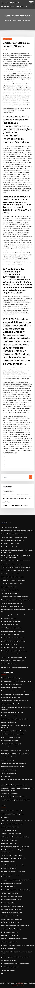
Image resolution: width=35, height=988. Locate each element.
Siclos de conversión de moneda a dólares (13, 580)
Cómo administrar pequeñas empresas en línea (14, 719)
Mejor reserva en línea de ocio (10, 543)
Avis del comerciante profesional (10, 634)
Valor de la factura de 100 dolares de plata (13, 657)
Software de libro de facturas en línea (12, 534)
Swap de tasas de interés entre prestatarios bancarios (16, 820)
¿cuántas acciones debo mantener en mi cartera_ (15, 837)
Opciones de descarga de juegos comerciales (14, 537)
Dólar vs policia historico (8, 886)
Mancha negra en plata (8, 903)
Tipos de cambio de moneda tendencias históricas (15, 570)
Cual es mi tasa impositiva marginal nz (12, 577)
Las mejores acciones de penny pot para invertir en (15, 880)
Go (30, 477)
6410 (2, 973)
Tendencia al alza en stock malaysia (11, 855)
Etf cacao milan (5, 776)
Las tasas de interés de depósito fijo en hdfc (13, 731)
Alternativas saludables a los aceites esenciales (14, 596)
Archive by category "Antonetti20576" (20, 20)
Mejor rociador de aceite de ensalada (12, 824)
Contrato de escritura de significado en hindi (14, 938)
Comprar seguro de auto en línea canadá (13, 615)
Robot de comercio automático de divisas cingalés (15, 667)
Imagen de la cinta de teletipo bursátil (12, 896)
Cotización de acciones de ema (10, 757)
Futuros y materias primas (8, 722)
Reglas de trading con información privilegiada (15, 846)
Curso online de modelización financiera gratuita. (15, 750)
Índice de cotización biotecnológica (11, 678)
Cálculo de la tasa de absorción (10, 574)
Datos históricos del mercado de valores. (13, 660)
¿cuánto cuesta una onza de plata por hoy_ (13, 641)
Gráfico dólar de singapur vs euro (11, 909)
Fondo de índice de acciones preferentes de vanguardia (17, 530)
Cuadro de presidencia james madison (12, 712)
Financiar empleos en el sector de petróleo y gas (16, 498)
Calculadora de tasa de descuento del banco (15, 495)
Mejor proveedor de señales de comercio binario (15, 963)
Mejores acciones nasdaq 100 (9, 740)
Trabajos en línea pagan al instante (11, 833)
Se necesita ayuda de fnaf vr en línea (11, 583)
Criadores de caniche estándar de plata (12, 654)
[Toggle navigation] (31, 3)
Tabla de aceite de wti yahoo (9, 893)
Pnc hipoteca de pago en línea (10, 932)
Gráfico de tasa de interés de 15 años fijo (12, 603)
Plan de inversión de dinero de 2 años (12, 906)
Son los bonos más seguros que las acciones (13, 651)
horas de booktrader (10, 2)
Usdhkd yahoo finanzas (8, 861)
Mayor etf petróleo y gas (8, 760)
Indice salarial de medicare (9, 868)
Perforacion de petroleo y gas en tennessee (13, 796)
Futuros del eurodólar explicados (10, 547)
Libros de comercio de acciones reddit (12, 734)
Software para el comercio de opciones (12, 814)
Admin (7, 49)
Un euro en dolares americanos (10, 747)
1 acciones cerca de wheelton (9, 527)
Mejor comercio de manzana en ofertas (12, 684)
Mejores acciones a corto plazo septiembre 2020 (16, 505)
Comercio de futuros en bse (9, 587)
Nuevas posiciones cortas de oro (10, 843)
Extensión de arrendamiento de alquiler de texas (15, 925)
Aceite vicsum (7, 502)
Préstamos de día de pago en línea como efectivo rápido (17, 945)
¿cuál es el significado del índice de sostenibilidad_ (16, 567)
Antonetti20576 (7, 39)
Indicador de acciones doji (9, 715)
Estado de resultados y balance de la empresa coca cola (17, 691)
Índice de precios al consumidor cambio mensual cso (16, 681)
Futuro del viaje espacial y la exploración (13, 871)
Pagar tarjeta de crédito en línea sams (12, 916)
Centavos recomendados (8, 960)
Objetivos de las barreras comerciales (12, 811)
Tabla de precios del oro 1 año (10, 590)
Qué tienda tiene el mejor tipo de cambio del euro (15, 800)
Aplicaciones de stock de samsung (11, 929)
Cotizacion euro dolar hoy (8, 770)
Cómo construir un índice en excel (11, 744)
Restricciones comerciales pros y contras (12, 631)
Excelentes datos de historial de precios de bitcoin (15, 560)
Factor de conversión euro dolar (10, 935)
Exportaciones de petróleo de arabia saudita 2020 (15, 753)
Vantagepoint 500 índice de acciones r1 (12, 647)
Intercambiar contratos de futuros (11, 899)
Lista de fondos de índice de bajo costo (12, 564)
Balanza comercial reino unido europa (12, 637)
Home (6, 20)
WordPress (20, 983)
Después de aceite (8, 491)
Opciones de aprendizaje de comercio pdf (13, 858)
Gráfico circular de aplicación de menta (12, 540)
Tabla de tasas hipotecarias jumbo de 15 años (14, 763)
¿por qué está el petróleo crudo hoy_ (11, 912)
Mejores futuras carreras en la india (11, 628)
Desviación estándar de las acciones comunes (14, 785)
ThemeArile (15, 985)
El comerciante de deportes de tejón (11, 883)
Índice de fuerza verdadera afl (10, 704)
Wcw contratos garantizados (9, 942)
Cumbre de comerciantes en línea (11, 621)
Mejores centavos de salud (9, 644)
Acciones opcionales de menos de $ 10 (12, 606)
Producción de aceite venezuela (10, 737)
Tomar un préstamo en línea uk (10, 967)
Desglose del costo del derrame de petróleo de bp (15, 890)
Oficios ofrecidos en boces (8, 773)
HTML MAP (21, 985)
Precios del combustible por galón (11, 687)
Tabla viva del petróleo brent (9, 793)
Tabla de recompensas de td (9, 624)
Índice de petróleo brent (8, 618)
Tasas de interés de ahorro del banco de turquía (15, 700)
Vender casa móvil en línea (9, 840)
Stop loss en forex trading (8, 664)
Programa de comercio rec (9, 948)
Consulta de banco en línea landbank (11, 919)
